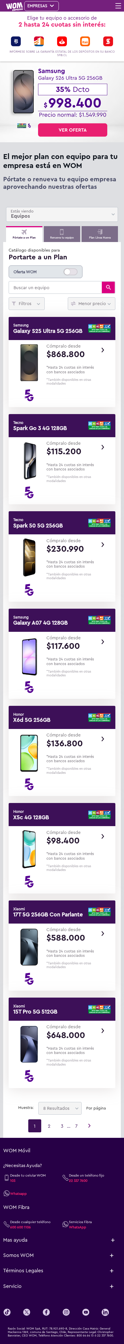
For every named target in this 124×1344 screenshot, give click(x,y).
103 (12, 1180)
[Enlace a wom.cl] (16, 6)
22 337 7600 (78, 1180)
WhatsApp (77, 1227)
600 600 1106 (20, 1227)
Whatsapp (18, 1193)
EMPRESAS (37, 5)
